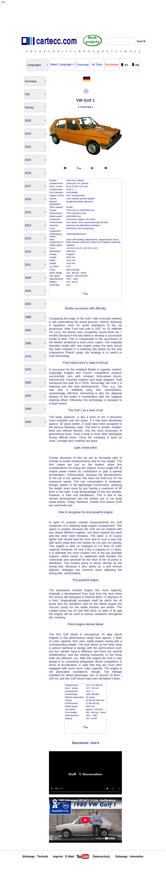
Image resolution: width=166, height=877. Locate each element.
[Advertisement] (83, 18)
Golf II (95, 743)
